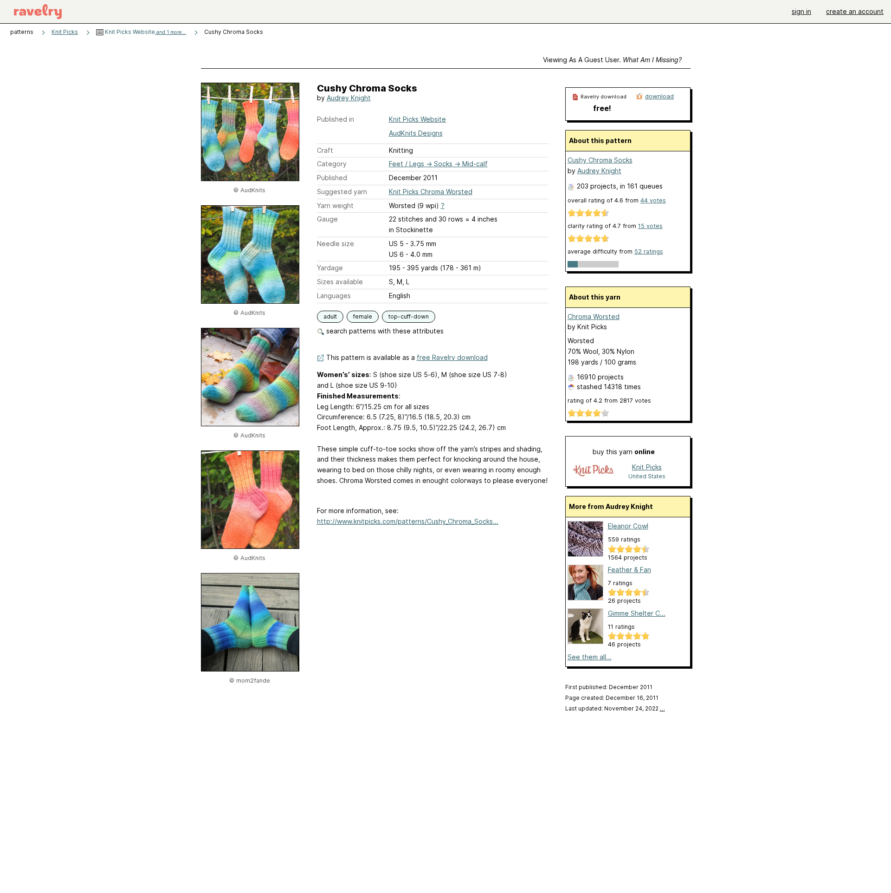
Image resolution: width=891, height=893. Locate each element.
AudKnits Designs (416, 133)
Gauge (327, 219)
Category (332, 164)
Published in (335, 119)
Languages (334, 296)
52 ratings (648, 251)
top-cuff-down (408, 316)
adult (330, 316)
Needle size (335, 244)
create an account (855, 11)
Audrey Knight (349, 98)
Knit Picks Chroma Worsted (430, 192)
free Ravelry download (452, 357)
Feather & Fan (629, 570)
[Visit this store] (593, 471)
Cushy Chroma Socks (600, 160)
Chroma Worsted (594, 316)
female (362, 316)
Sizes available (340, 282)
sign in (801, 11)
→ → (438, 164)
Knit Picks (65, 31)
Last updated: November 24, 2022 (615, 708)
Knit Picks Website (144, 31)
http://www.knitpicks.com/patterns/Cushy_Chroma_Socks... (407, 521)
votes (653, 200)
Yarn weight (335, 205)
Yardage (330, 268)
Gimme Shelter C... (636, 613)
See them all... (590, 657)
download (659, 96)
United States (646, 476)
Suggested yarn (342, 192)
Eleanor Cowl (628, 526)
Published (332, 178)
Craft (325, 150)
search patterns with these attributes (384, 331)
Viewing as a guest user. (612, 60)
